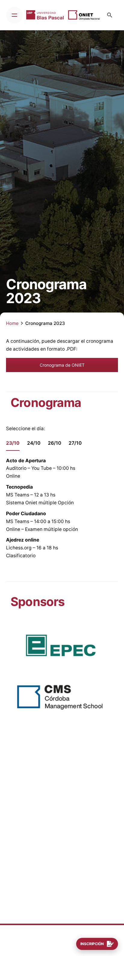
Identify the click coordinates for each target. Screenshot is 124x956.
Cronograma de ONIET (62, 365)
